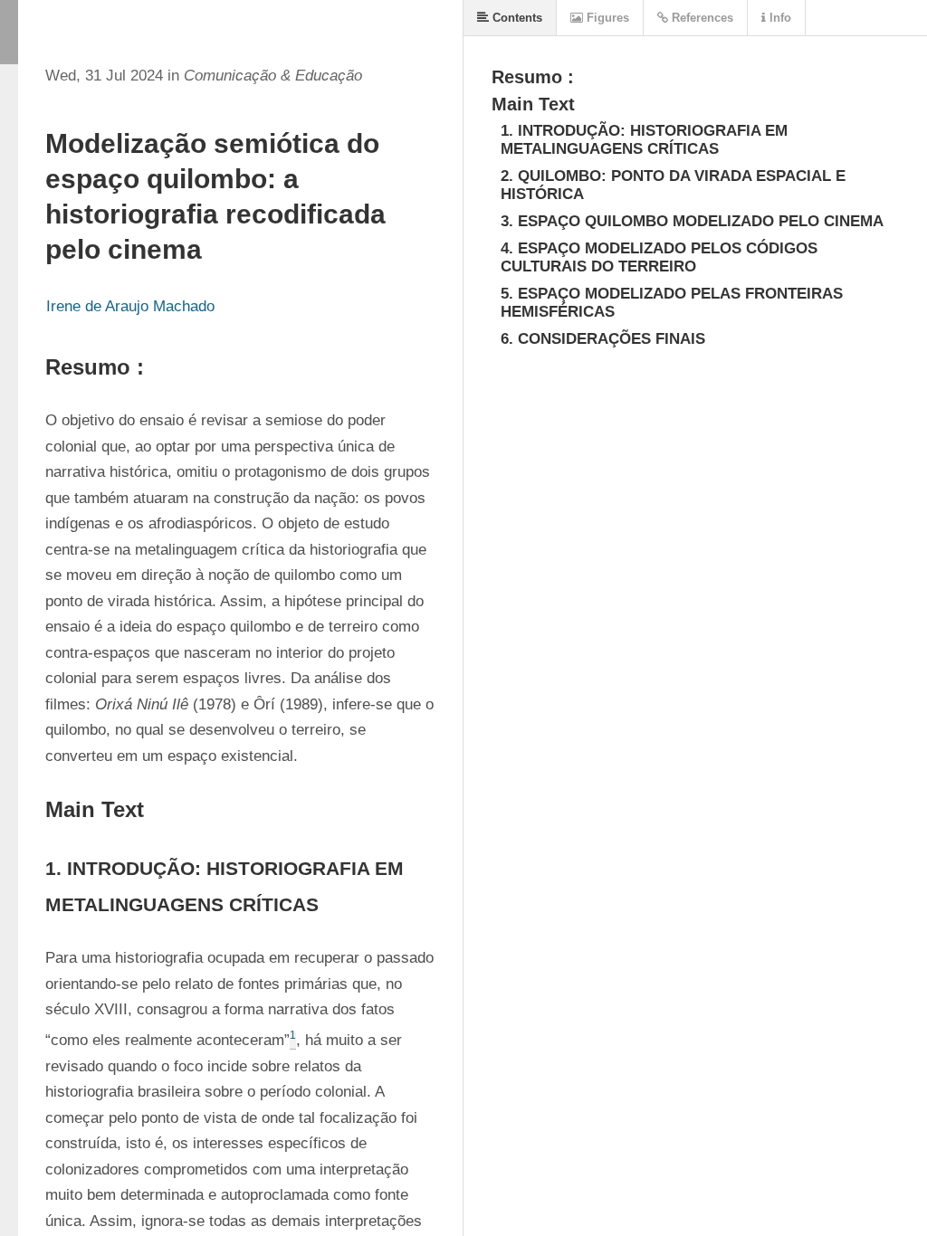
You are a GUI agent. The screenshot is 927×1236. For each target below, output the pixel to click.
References (700, 17)
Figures (606, 17)
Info (778, 17)
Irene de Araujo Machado (130, 306)
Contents (515, 17)
